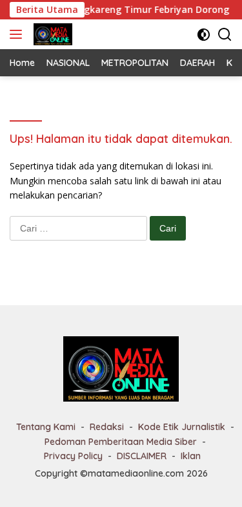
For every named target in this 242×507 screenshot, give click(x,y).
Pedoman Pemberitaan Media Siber (121, 442)
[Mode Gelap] (203, 34)
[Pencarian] (224, 34)
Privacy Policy (73, 456)
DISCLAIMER (141, 456)
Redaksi (107, 427)
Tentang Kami (46, 427)
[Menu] (18, 34)
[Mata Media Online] (51, 34)
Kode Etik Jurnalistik (181, 427)
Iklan (191, 456)
